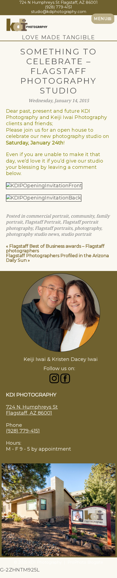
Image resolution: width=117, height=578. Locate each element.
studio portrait (76, 234)
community (82, 216)
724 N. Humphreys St (32, 407)
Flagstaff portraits (53, 228)
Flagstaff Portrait (42, 222)
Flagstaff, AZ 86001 (29, 413)
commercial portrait (47, 216)
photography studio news (32, 234)
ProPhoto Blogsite (85, 562)
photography (88, 228)
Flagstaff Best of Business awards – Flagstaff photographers (55, 249)
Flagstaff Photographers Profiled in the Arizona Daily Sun (57, 258)
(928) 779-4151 (23, 431)
